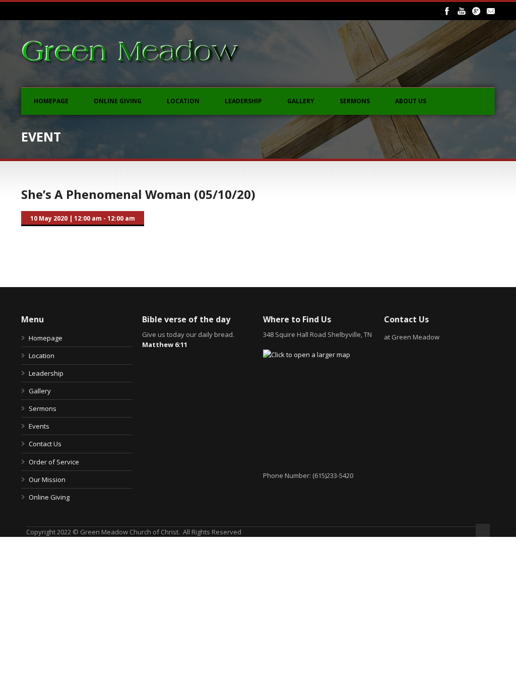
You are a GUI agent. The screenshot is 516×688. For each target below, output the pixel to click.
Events (39, 426)
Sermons (355, 101)
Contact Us (45, 443)
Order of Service (54, 461)
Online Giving (118, 101)
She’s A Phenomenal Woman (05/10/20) (138, 194)
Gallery (300, 101)
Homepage (51, 101)
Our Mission (47, 479)
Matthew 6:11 (164, 344)
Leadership (243, 101)
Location (183, 101)
